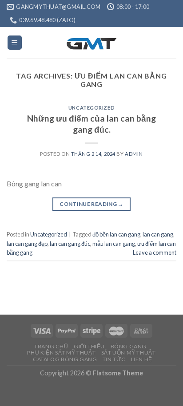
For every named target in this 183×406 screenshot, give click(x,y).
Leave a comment (154, 252)
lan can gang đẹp (27, 243)
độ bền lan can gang (116, 234)
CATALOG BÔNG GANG (65, 359)
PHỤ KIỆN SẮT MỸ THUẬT (61, 352)
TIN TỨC (114, 359)
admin (134, 154)
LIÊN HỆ (141, 359)
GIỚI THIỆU (89, 346)
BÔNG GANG (129, 346)
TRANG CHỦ (51, 346)
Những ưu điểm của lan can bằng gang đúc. (91, 123)
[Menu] (15, 42)
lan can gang (158, 234)
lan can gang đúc (70, 243)
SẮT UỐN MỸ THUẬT (128, 352)
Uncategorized (91, 107)
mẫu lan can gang (113, 243)
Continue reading (91, 204)
